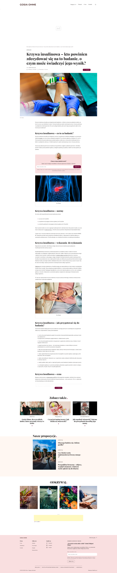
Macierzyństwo (35, 550)
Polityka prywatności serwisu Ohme (50, 567)
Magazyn (72, 4)
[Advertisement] (58, 518)
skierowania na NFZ (51, 377)
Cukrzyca (37, 266)
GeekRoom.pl (94, 570)
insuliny (41, 138)
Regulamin (37, 567)
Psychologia (34, 545)
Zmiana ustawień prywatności (67, 567)
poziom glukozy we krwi (62, 255)
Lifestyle (33, 543)
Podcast (80, 4)
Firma (21, 541)
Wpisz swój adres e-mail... (72, 551)
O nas (85, 4)
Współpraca (22, 545)
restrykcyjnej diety (69, 335)
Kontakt (90, 4)
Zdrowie (33, 46)
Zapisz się (77, 166)
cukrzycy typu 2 (42, 359)
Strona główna (29, 46)
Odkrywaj (34, 541)
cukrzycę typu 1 (48, 229)
